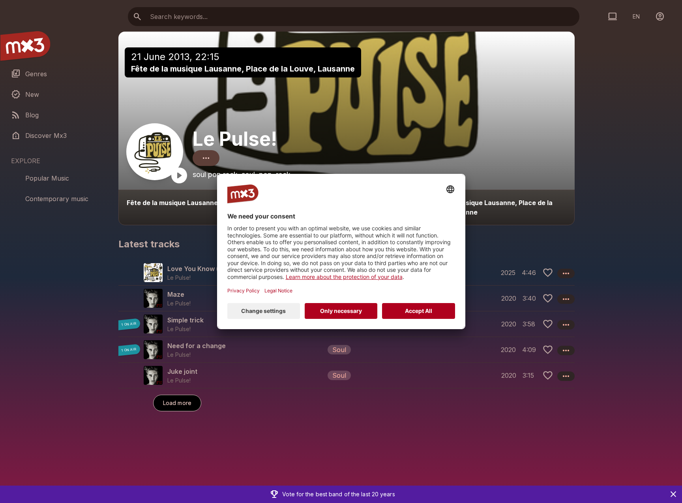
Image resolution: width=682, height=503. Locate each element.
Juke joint (182, 371)
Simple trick (185, 320)
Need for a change (196, 346)
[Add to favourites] (547, 272)
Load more (177, 402)
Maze (175, 294)
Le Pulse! (235, 139)
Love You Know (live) (199, 269)
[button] (346, 349)
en (636, 16)
